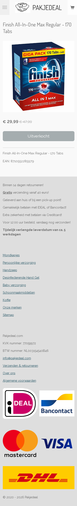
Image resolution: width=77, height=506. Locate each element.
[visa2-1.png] (56, 443)
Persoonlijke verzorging (19, 262)
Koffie (6, 300)
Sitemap (8, 315)
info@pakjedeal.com (17, 358)
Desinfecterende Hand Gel (21, 277)
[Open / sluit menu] (4, 7)
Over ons (9, 373)
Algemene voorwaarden (19, 380)
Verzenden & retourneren (20, 365)
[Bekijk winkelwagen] (72, 7)
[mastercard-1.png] (20, 443)
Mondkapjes (11, 255)
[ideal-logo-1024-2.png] (20, 403)
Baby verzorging (14, 285)
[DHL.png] (38, 477)
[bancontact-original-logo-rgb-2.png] (56, 403)
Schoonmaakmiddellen (19, 292)
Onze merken (12, 307)
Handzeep (10, 270)
